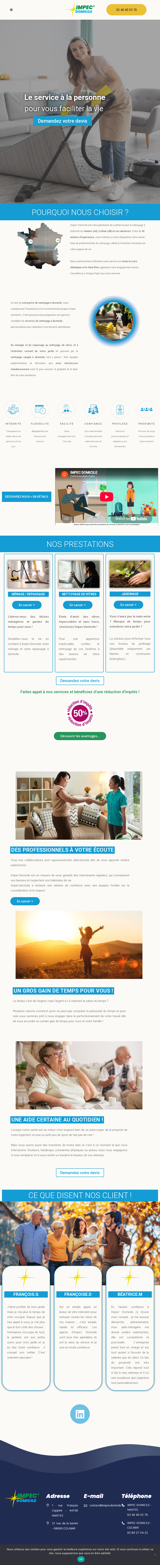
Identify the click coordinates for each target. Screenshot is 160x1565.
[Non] (155, 1555)
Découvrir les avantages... (80, 736)
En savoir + (27, 605)
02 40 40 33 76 (126, 10)
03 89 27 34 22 (137, 1532)
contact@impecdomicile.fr (107, 1505)
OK (81, 1559)
